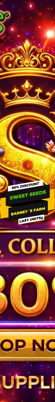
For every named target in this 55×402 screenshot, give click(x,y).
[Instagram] (7, 343)
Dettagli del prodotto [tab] (24, 109)
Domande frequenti (24, 325)
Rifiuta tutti (27, 204)
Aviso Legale (4, 359)
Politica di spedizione (24, 340)
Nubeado (45, 391)
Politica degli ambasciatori (25, 345)
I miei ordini (40, 331)
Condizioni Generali (6, 362)
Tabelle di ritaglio (23, 328)
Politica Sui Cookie (5, 368)
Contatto (3, 371)
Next (22, 41)
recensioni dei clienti (51, 150)
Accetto (27, 208)
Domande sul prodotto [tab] (43, 109)
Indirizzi (39, 334)
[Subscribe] (52, 309)
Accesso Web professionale (44, 343)
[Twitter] (5, 343)
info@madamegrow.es (8, 340)
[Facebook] (2, 343)
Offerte (21, 331)
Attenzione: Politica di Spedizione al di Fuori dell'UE (13, 374)
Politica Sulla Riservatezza (7, 365)
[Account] (49, 15)
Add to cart (42, 97)
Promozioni (22, 343)
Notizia (20, 334)
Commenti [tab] (27, 112)
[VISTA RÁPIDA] (8, 271)
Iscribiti (39, 328)
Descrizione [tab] (9, 109)
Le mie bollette (41, 337)
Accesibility (4, 376)
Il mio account (40, 340)
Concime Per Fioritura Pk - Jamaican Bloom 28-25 (10, 275)
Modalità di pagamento (25, 337)
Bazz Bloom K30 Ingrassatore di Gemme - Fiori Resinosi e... (45, 275)
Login (38, 325)
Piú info (16, 200)
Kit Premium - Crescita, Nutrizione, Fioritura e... (27, 275)
